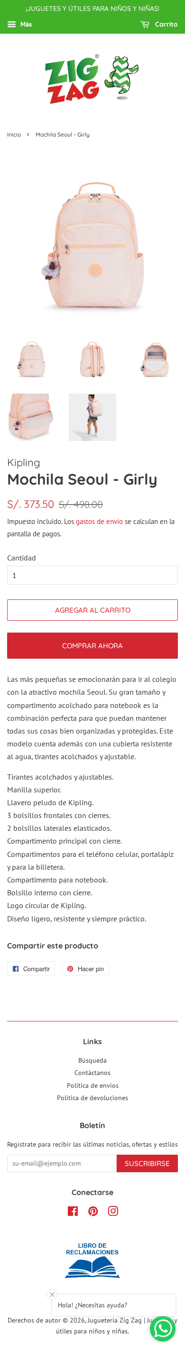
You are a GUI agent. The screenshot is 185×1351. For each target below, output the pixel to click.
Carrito (165, 24)
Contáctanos (92, 1072)
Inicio (14, 134)
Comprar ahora (92, 645)
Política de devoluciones (92, 1098)
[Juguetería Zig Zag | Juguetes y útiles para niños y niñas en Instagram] (113, 1213)
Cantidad (21, 557)
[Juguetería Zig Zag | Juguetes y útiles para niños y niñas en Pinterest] (93, 1213)
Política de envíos (93, 1085)
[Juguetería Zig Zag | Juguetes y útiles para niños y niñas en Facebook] (72, 1213)
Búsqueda (92, 1060)
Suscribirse (147, 1163)
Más (25, 24)
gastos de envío (99, 521)
